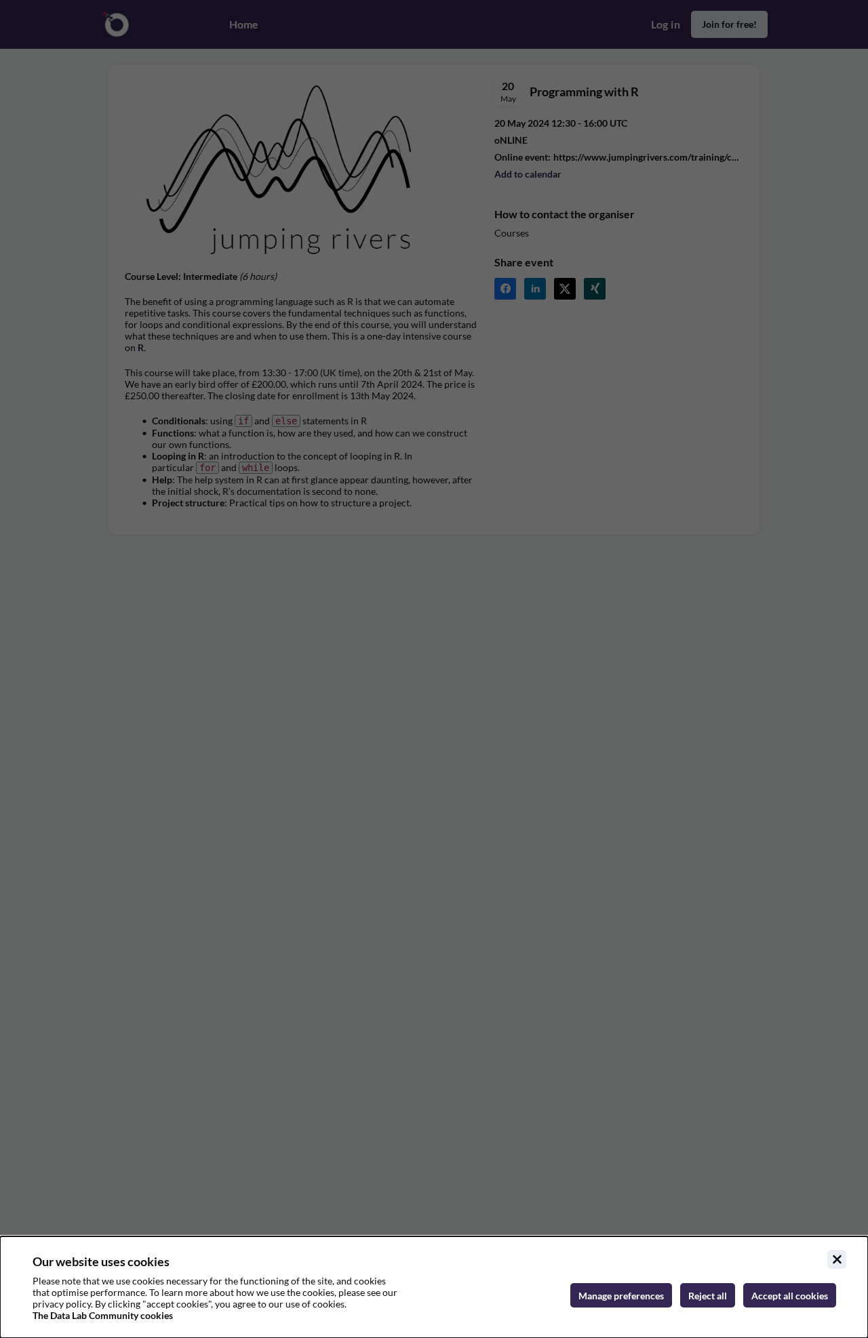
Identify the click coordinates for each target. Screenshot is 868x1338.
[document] (434, 1287)
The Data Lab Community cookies (103, 1315)
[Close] (836, 1259)
